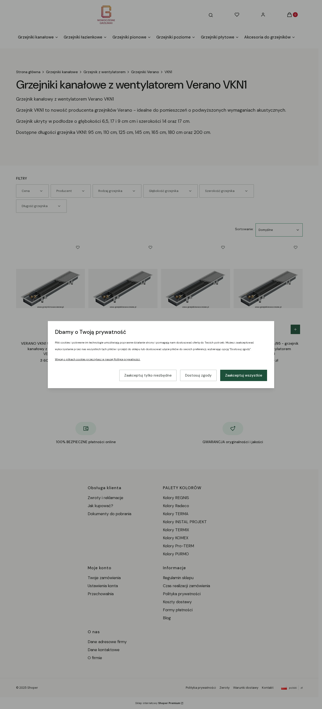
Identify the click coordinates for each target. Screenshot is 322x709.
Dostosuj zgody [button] (198, 375)
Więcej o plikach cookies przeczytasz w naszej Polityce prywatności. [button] (97, 359)
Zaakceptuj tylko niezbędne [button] (148, 375)
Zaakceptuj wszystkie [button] (243, 375)
